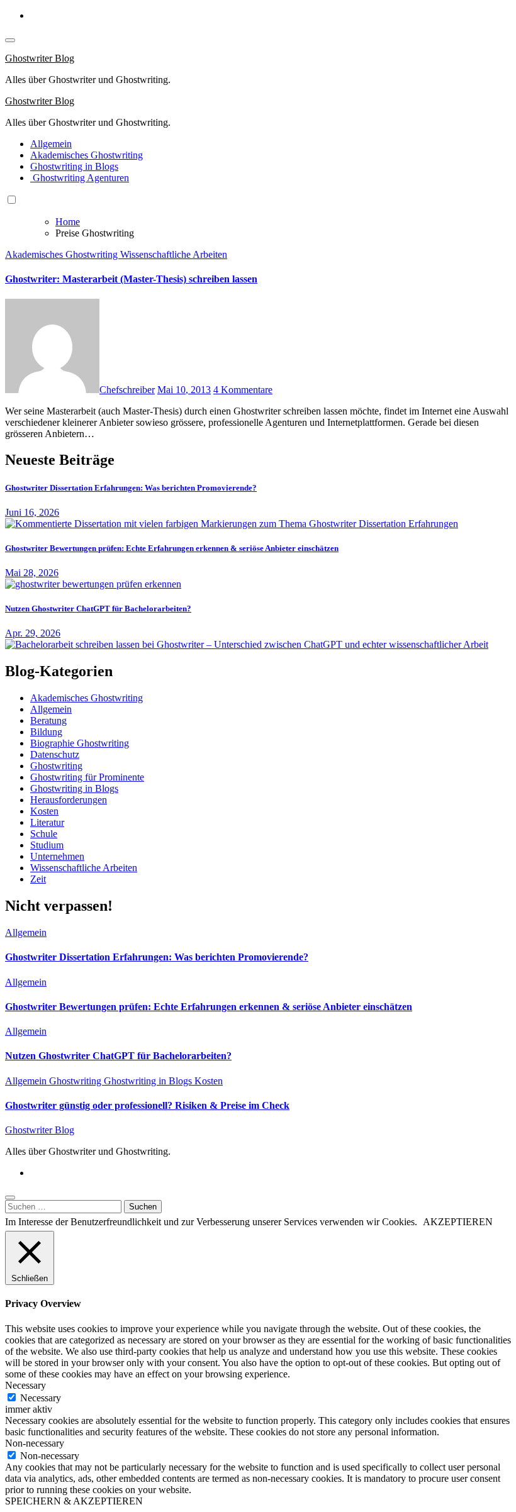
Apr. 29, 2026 (32, 633)
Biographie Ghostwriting (79, 743)
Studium (47, 845)
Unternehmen (57, 856)
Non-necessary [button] (34, 1443)
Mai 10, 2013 (184, 389)
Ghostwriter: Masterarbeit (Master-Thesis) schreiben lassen (131, 279)
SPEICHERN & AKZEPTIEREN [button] (74, 1501)
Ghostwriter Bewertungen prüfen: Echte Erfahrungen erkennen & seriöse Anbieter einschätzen (172, 548)
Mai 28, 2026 (32, 572)
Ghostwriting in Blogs (74, 166)
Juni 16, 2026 (32, 512)
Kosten (44, 811)
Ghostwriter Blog (39, 58)
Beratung (48, 720)
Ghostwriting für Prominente (87, 777)
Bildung (46, 731)
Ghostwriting (56, 765)
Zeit (38, 879)
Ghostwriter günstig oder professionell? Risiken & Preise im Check (147, 1105)
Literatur (47, 822)
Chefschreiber (127, 389)
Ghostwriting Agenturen (79, 177)
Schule (43, 833)
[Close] (10, 1197)
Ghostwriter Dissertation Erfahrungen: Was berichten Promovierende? (131, 487)
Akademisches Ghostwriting (86, 155)
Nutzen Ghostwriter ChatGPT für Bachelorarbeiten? (98, 608)
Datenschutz (54, 754)
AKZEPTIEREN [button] (458, 1221)
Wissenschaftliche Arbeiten (173, 254)
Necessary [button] (25, 1385)
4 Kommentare (242, 389)
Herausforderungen (68, 799)
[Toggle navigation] (10, 40)
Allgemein (51, 143)
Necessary (40, 1397)
